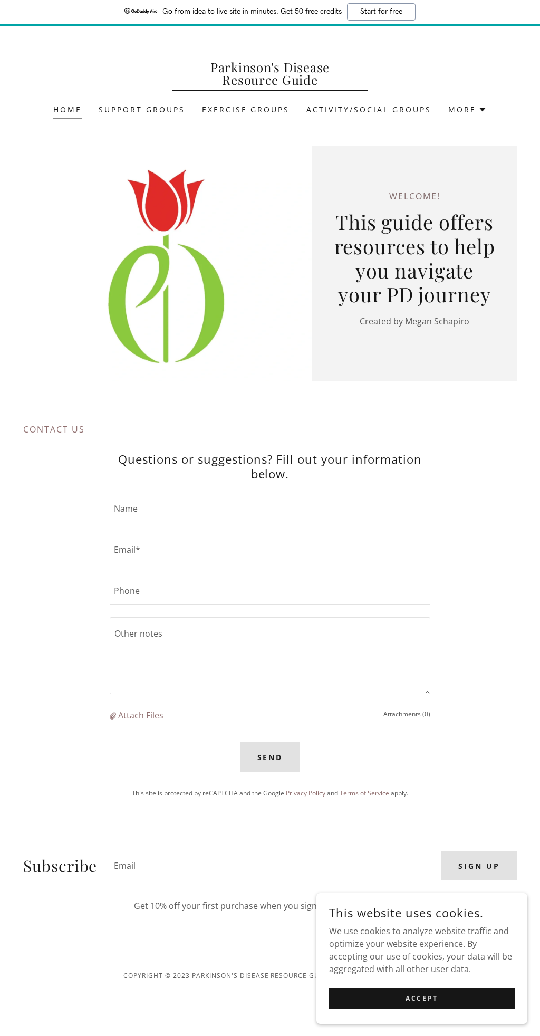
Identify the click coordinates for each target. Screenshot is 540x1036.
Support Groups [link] (142, 109)
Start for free (381, 11)
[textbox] (270, 508)
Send (270, 757)
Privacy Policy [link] (305, 793)
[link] (270, 82)
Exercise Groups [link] (246, 109)
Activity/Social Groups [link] (368, 109)
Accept (422, 998)
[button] (467, 109)
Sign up (479, 866)
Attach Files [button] (140, 715)
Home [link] (67, 109)
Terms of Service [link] (364, 793)
